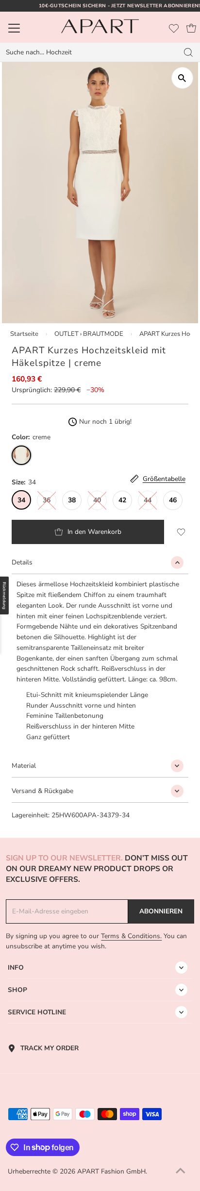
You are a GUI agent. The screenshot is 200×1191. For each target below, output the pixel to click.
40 (97, 500)
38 (72, 500)
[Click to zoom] (182, 78)
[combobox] (89, 52)
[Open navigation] (27, 28)
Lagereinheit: (31, 815)
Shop (17, 989)
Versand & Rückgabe (42, 790)
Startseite (24, 334)
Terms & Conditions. (131, 936)
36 (46, 500)
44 (147, 500)
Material (24, 765)
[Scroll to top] (180, 1171)
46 (173, 500)
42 (122, 500)
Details (22, 562)
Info (16, 967)
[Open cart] (191, 28)
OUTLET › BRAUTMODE (88, 334)
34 (21, 500)
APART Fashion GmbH (111, 1171)
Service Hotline (37, 1012)
